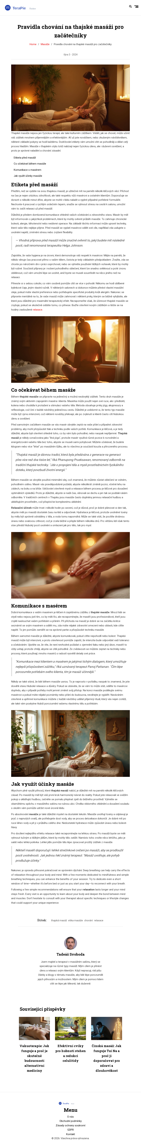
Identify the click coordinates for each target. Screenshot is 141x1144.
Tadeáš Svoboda (71, 954)
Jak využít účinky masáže (28, 175)
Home (33, 44)
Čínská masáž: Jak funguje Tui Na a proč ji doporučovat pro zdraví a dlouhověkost (106, 1058)
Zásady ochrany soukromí (70, 1125)
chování (88, 920)
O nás (70, 1116)
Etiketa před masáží (25, 157)
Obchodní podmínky (70, 1121)
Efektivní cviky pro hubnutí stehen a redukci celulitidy (70, 1053)
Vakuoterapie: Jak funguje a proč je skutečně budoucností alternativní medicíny (34, 1058)
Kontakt (70, 1134)
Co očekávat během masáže (30, 163)
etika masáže (75, 920)
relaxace (37, 309)
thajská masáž (59, 920)
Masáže (45, 44)
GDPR (70, 1129)
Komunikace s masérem (27, 169)
